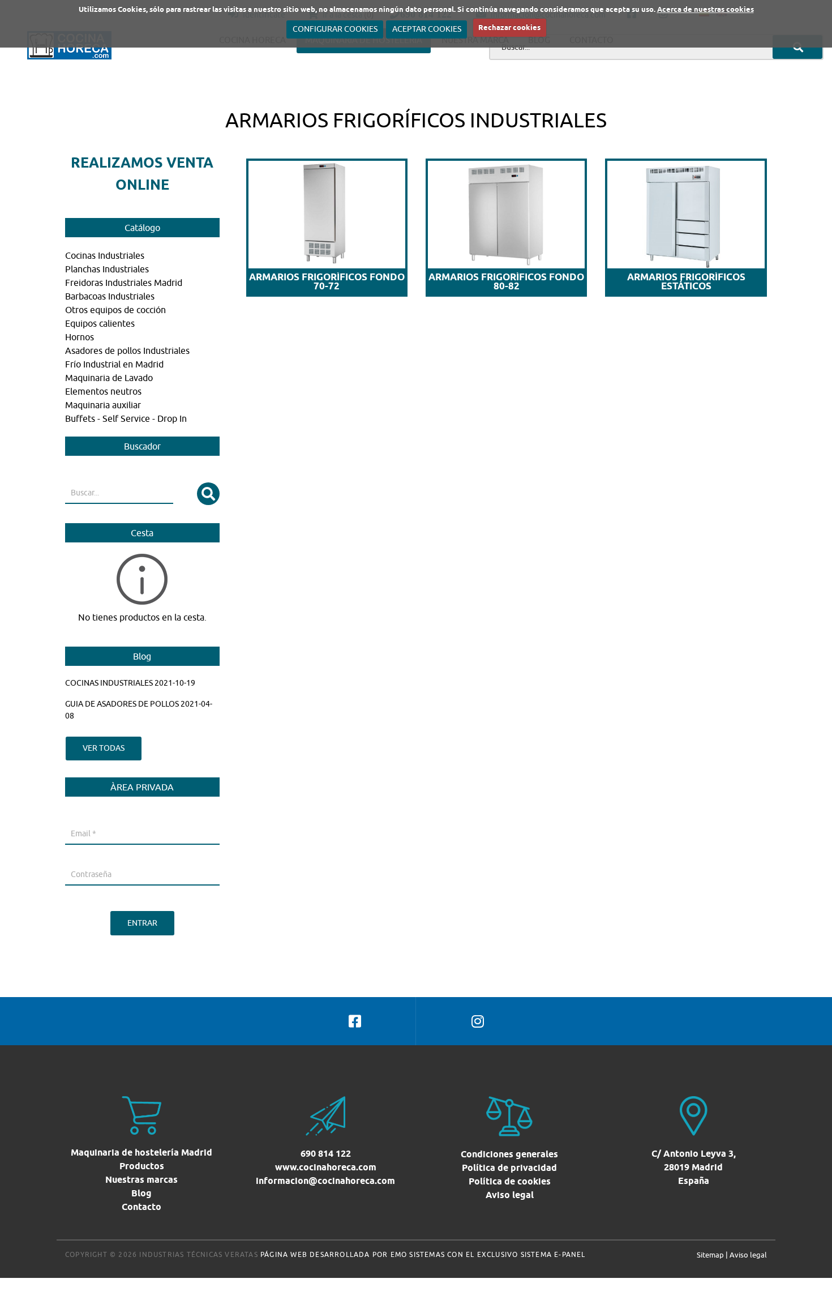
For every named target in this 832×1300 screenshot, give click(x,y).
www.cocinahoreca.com (325, 1167)
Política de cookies (510, 1181)
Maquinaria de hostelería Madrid (141, 1152)
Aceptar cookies (426, 28)
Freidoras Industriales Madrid (123, 282)
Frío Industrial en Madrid (114, 364)
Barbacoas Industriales (110, 296)
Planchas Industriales (107, 269)
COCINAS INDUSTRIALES (109, 682)
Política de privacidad (509, 1167)
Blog (141, 1193)
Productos (141, 1166)
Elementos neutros (103, 391)
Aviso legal (510, 1195)
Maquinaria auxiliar (103, 405)
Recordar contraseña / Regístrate (124, 899)
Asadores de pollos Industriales (127, 350)
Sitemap (710, 1254)
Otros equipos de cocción (115, 310)
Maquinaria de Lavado (109, 378)
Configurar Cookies (335, 28)
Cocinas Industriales (104, 255)
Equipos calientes (100, 323)
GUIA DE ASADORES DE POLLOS (122, 703)
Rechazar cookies (509, 27)
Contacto (141, 1206)
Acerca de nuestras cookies (705, 9)
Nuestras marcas (141, 1179)
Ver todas (104, 747)
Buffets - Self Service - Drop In (126, 418)
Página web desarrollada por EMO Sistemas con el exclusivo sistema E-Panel (423, 1254)
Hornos (79, 337)
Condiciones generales (509, 1154)
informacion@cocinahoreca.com (325, 1180)
